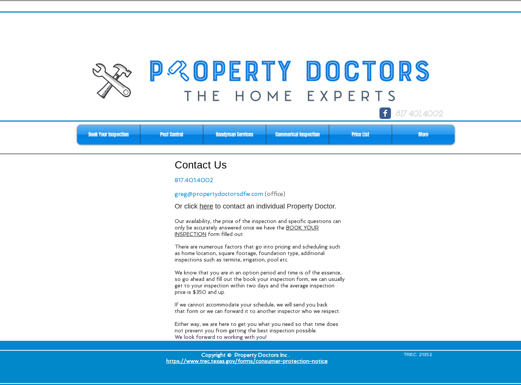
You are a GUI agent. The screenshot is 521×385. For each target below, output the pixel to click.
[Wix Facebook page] (385, 113)
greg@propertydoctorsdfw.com (219, 194)
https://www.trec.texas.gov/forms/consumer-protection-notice (247, 361)
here (206, 206)
